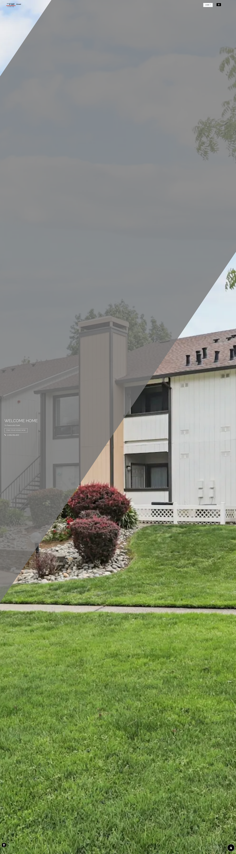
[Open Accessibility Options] (4, 845)
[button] (208, 5)
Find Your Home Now (16, 430)
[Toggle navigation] (218, 4)
